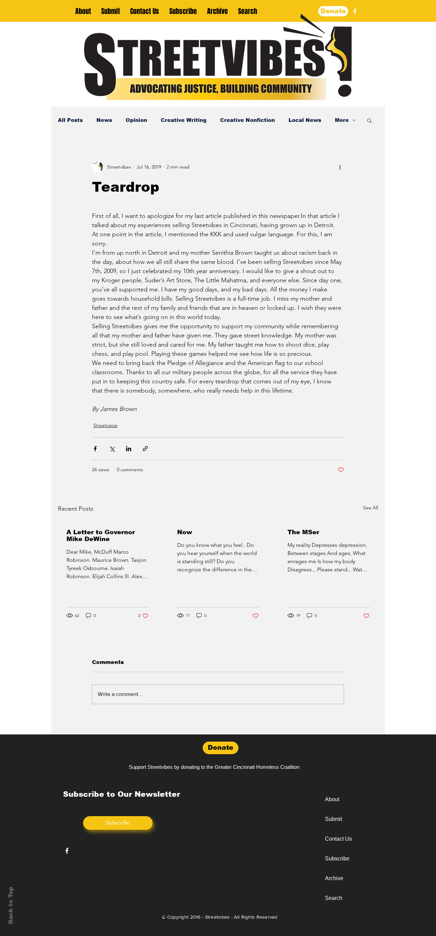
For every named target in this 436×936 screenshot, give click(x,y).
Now (184, 532)
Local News (305, 120)
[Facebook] (355, 11)
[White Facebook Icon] (67, 851)
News (104, 120)
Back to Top (10, 905)
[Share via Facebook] (95, 448)
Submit (333, 819)
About (332, 799)
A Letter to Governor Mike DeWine (100, 535)
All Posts (70, 120)
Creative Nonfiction (247, 120)
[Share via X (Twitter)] (112, 448)
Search (333, 898)
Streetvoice (105, 425)
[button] (369, 120)
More (342, 120)
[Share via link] (145, 448)
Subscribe (337, 858)
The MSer (303, 532)
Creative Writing (183, 120)
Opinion (136, 120)
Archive (334, 878)
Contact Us (338, 839)
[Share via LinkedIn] (128, 448)
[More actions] (340, 167)
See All (370, 508)
